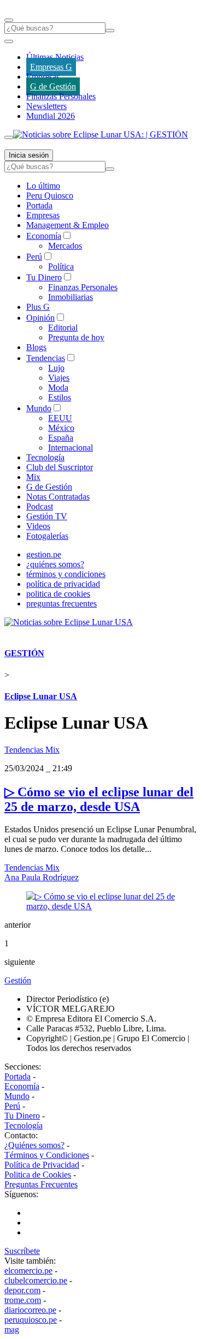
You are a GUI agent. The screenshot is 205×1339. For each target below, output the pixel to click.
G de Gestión (53, 86)
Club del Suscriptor (59, 467)
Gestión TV (46, 516)
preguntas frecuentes (61, 603)
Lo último (43, 185)
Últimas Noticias (55, 57)
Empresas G (51, 66)
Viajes (58, 377)
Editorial (63, 327)
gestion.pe (43, 554)
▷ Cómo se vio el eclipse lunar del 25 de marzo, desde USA (99, 799)
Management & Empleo (67, 225)
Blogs (36, 347)
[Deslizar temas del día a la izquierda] (8, 41)
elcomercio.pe (28, 1270)
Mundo (38, 408)
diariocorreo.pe (30, 1309)
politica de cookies (58, 593)
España (60, 437)
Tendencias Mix (32, 749)
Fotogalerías (47, 536)
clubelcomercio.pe (35, 1280)
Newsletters (46, 106)
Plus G (38, 306)
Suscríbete (22, 1251)
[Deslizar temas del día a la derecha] (8, 137)
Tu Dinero (44, 277)
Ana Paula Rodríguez (41, 877)
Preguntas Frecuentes (41, 1184)
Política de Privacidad (41, 1164)
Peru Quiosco (49, 195)
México (61, 428)
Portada (39, 205)
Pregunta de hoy (76, 337)
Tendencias (45, 358)
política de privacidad (63, 584)
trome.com (22, 1300)
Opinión (40, 317)
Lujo (56, 368)
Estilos (59, 397)
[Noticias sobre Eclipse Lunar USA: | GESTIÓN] (100, 134)
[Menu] (8, 20)
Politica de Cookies (37, 1174)
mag (11, 1329)
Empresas (43, 76)
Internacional (70, 447)
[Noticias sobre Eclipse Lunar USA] (68, 622)
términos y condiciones (66, 574)
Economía (43, 236)
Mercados (65, 245)
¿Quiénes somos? (34, 1145)
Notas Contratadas (58, 496)
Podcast (39, 506)
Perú (34, 256)
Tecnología (45, 457)
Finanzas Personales (61, 96)
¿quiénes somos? (55, 564)
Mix (33, 477)
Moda (58, 387)
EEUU (60, 418)
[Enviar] (110, 30)
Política (61, 266)
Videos (38, 526)
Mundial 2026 (50, 116)
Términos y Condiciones (46, 1155)
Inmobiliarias (70, 297)
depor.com (22, 1290)
